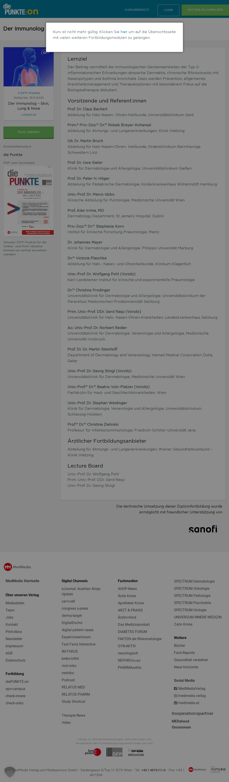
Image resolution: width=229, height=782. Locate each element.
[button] (10, 772)
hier (124, 32)
